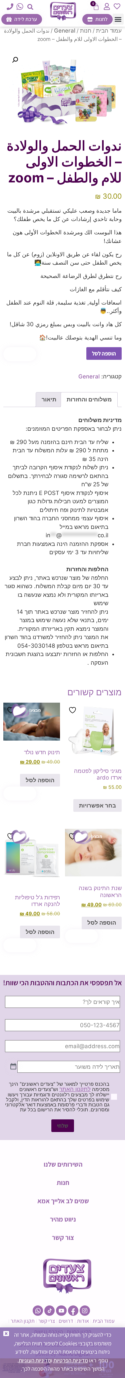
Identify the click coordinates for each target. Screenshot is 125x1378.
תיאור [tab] (49, 399)
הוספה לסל (104, 353)
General (64, 30)
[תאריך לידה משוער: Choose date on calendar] (13, 1066)
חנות (85, 30)
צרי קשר (46, 1320)
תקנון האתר (23, 1320)
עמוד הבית (109, 30)
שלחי (62, 1125)
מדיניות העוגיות (35, 1360)
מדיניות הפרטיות (70, 1360)
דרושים (66, 1320)
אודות (83, 1320)
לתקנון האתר (75, 1089)
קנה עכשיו (20, 353)
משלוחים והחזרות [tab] (89, 399)
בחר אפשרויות (97, 805)
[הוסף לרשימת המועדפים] (73, 710)
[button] (30, 6)
